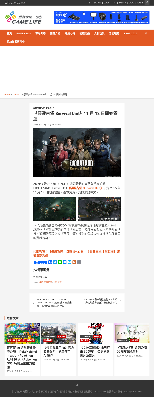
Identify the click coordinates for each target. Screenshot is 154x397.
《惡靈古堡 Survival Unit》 (85, 188)
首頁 (9, 33)
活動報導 (114, 33)
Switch (97, 2)
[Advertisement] (77, 71)
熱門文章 (21, 340)
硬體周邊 (85, 33)
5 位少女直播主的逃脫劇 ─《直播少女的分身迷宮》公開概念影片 (100, 301)
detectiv (57, 124)
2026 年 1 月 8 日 (88, 359)
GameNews (23, 33)
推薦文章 (11, 340)
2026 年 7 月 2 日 (15, 371)
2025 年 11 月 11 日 (42, 124)
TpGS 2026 (130, 33)
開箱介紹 (55, 33)
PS (89, 2)
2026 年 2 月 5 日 (51, 359)
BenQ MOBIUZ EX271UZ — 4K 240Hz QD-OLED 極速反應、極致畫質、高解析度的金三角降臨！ (54, 302)
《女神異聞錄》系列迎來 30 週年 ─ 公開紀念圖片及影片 (95, 351)
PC (114, 2)
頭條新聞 (30, 340)
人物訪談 (99, 33)
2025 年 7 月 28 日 (125, 356)
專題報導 (40, 33)
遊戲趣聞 (48, 340)
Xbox (106, 2)
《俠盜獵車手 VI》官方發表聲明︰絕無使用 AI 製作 (58, 351)
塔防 (41, 282)
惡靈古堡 (48, 282)
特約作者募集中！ (17, 41)
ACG (131, 2)
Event (140, 2)
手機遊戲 (57, 282)
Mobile (122, 2)
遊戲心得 (70, 33)
